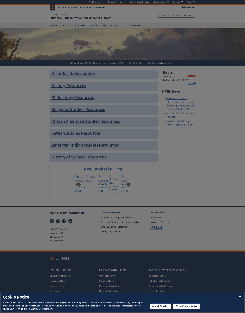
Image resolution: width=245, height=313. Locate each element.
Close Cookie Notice (187, 306)
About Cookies (160, 306)
